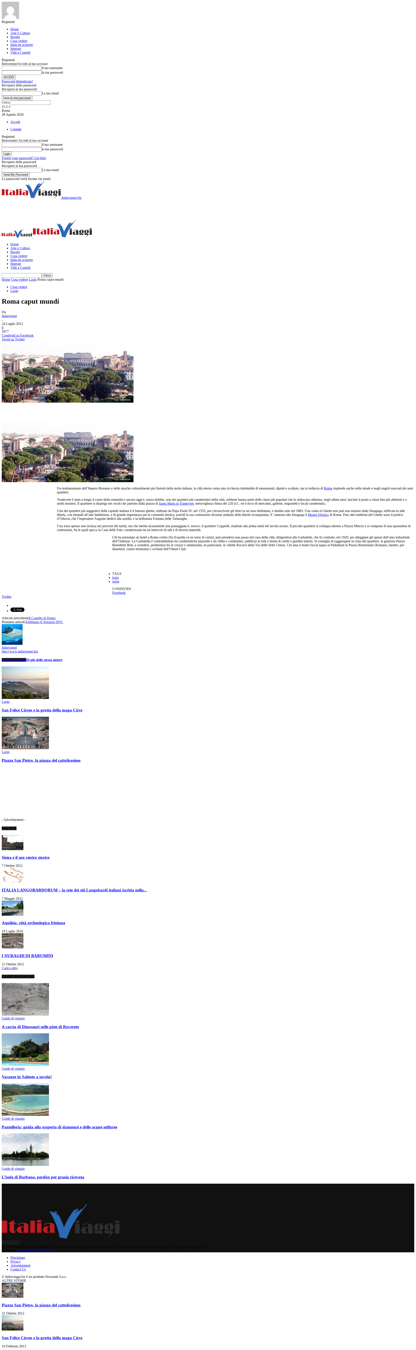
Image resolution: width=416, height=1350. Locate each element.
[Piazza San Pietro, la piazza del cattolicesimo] (25, 748)
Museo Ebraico (318, 515)
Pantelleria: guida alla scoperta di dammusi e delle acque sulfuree (59, 1127)
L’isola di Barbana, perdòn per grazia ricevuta (43, 1177)
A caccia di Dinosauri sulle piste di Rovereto (40, 1026)
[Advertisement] (80, 209)
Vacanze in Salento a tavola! (27, 1076)
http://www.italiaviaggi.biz (20, 651)
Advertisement (20, 1265)
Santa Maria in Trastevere (176, 503)
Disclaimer (17, 1257)
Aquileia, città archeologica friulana (33, 923)
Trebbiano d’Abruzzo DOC (44, 622)
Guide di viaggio (13, 1018)
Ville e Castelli (20, 52)
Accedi (15, 122)
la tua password (52, 72)
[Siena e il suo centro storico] (12, 849)
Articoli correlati (14, 660)
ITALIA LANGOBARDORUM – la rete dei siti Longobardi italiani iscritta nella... (74, 890)
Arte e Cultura (20, 33)
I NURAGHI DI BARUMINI (27, 955)
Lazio (33, 279)
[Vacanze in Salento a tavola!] (25, 1064)
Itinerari (15, 48)
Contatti (15, 129)
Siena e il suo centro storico (26, 857)
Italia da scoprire (21, 45)
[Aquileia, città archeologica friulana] (12, 914)
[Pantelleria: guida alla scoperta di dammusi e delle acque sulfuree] (25, 1115)
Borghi (15, 37)
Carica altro (10, 968)
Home (14, 29)
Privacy (15, 1261)
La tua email (50, 93)
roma (115, 581)
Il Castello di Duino (42, 618)
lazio (115, 577)
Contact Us (18, 1269)
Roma (328, 488)
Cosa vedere (18, 41)
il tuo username (52, 68)
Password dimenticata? (17, 81)
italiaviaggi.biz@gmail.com (36, 1250)
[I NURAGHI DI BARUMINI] (12, 947)
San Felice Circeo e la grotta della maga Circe (42, 710)
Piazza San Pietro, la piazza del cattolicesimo (41, 760)
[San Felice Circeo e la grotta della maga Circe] (25, 698)
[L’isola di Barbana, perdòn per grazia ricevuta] (25, 1165)
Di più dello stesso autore (44, 660)
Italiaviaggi (9, 316)
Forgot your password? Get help (24, 158)
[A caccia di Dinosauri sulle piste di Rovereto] (25, 1014)
